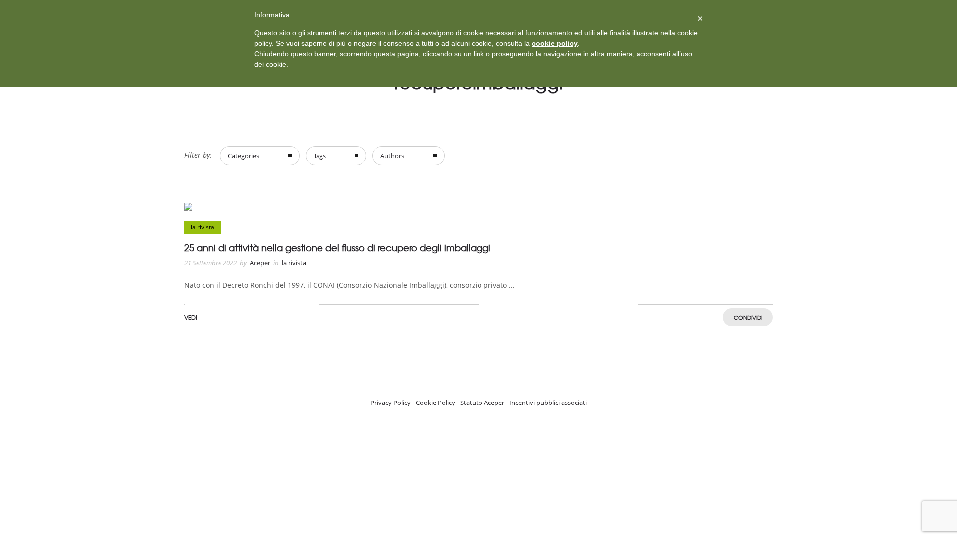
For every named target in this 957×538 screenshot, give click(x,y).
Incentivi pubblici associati (548, 402)
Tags (320, 155)
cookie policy (555, 43)
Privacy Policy (390, 402)
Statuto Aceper (482, 402)
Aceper (260, 262)
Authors (392, 155)
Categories (243, 155)
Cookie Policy (435, 402)
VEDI (190, 317)
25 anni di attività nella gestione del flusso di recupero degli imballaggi (337, 247)
